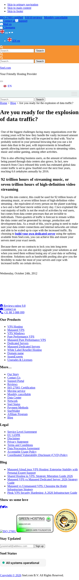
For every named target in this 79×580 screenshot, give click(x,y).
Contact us (9, 20)
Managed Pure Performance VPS (26, 339)
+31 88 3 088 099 (13, 312)
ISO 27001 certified (11, 17)
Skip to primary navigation (22, 4)
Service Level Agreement (22, 431)
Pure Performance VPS (20, 336)
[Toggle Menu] (74, 94)
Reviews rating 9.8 (14, 305)
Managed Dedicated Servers (23, 346)
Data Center (14, 397)
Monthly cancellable (56, 17)
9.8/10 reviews (33, 17)
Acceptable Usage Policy (22, 451)
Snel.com (5, 67)
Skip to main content (19, 7)
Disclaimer (13, 438)
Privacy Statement (17, 441)
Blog (13, 103)
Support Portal (15, 380)
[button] (1, 81)
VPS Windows (16, 333)
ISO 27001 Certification (21, 387)
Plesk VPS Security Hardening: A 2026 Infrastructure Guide (42, 492)
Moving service (16, 390)
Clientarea (9, 27)
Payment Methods (17, 407)
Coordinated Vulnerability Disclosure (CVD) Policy (37, 455)
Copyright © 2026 (10, 575)
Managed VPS (15, 329)
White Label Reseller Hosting (24, 349)
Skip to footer (15, 11)
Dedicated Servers (17, 343)
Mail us (7, 24)
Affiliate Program (17, 414)
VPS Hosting (15, 326)
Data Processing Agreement (23, 448)
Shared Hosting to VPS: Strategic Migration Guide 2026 (40, 476)
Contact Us (13, 377)
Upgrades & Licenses (19, 359)
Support (22, 20)
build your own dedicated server (35, 233)
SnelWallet (13, 410)
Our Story (13, 374)
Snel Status (13, 404)
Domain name (15, 353)
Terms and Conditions (20, 445)
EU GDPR (13, 435)
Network (12, 400)
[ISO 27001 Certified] (22, 302)
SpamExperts (15, 356)
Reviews (12, 384)
